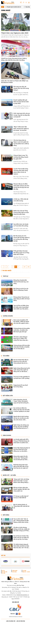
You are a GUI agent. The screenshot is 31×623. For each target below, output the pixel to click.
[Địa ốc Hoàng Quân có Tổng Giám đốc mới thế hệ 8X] (7, 507)
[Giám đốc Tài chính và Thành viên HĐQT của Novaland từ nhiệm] (15, 70)
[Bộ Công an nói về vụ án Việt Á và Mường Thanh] (7, 291)
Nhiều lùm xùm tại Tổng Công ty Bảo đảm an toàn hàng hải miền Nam (21, 212)
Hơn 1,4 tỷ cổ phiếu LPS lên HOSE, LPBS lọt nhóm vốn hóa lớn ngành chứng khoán (21, 321)
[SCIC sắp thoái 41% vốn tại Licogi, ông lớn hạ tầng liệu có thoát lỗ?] (7, 116)
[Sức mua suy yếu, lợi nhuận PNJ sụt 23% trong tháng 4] (7, 89)
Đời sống (6, 515)
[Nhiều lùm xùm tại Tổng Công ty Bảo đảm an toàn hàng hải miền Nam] (7, 213)
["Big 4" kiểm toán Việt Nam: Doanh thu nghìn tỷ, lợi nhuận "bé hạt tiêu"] (7, 129)
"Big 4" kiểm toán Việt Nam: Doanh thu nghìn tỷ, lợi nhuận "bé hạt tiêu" (21, 128)
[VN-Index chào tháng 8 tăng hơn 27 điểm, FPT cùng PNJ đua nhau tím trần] (7, 339)
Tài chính (6, 355)
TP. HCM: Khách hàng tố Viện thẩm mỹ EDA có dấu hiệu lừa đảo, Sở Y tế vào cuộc (21, 546)
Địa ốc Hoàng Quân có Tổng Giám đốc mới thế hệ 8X (21, 506)
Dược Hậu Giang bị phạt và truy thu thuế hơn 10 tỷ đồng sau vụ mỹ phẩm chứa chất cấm (21, 449)
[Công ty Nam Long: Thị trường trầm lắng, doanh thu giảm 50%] (7, 158)
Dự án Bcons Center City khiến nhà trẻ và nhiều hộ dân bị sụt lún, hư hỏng (21, 537)
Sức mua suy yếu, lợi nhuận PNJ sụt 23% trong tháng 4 (21, 88)
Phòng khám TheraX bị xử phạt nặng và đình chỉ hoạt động (21, 298)
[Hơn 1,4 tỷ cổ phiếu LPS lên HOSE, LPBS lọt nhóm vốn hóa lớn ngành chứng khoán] (7, 322)
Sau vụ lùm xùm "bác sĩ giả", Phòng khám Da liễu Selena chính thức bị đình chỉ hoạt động (21, 520)
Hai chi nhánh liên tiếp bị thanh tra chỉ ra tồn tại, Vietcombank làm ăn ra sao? (20, 361)
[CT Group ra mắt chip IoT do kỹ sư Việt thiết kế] (7, 498)
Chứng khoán (8, 316)
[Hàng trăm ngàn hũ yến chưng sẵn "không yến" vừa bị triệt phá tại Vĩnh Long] (7, 459)
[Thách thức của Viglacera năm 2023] (15, 22)
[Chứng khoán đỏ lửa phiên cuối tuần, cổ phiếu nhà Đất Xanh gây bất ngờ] (7, 331)
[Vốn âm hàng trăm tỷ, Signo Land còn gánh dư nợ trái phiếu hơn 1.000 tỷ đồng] (7, 142)
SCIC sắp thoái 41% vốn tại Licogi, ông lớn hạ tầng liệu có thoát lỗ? (21, 115)
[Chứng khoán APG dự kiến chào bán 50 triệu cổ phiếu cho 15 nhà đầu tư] (7, 348)
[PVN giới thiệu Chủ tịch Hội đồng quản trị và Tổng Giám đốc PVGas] (7, 253)
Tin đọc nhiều (6, 270)
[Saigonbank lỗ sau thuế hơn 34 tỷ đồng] (7, 387)
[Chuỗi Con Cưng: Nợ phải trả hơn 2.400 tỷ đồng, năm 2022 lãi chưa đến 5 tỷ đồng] (15, 48)
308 (28, 266)
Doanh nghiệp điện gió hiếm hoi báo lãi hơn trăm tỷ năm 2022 (21, 101)
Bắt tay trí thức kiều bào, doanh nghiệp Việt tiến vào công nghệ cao (21, 489)
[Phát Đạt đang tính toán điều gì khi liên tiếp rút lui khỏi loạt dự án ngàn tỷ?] (7, 467)
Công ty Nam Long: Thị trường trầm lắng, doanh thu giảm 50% (20, 157)
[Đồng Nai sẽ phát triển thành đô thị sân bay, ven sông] (7, 282)
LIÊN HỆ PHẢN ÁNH (20, 621)
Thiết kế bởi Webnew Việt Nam (15, 616)
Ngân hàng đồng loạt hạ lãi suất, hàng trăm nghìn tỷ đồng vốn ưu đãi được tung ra (21, 370)
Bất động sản (8, 395)
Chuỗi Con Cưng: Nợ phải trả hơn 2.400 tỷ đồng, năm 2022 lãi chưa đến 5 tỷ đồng (14, 59)
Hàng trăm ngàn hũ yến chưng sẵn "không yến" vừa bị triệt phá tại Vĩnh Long (20, 458)
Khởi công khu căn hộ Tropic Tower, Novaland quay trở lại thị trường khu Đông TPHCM (21, 401)
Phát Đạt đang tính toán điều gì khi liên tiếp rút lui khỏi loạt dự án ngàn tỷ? (20, 466)
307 (25, 266)
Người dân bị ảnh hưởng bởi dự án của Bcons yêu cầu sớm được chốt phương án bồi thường (21, 418)
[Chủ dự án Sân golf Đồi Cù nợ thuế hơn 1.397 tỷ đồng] (7, 379)
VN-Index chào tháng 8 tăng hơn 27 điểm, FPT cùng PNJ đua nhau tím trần (20, 338)
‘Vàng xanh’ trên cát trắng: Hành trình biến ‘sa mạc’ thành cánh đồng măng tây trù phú (21, 480)
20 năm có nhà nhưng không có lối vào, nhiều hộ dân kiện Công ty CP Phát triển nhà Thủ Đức (21, 529)
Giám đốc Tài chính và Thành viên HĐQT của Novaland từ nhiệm (14, 81)
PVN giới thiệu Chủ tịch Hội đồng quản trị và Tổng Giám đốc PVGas (21, 252)
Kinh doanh (7, 435)
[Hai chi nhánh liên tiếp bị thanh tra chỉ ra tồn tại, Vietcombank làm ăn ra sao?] (7, 362)
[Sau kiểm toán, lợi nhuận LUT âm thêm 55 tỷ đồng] (7, 226)
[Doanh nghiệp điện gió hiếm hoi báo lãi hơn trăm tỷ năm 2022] (7, 102)
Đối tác (3, 555)
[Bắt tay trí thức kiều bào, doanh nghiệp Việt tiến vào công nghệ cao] (7, 490)
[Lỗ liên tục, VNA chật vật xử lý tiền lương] (7, 201)
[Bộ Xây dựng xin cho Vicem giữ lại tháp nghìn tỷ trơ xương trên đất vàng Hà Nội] (7, 238)
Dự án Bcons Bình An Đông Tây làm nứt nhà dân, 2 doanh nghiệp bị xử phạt (21, 409)
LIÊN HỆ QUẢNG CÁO (10, 621)
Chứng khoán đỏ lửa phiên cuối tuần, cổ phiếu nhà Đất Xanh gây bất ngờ (21, 330)
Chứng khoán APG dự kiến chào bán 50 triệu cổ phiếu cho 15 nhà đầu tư (21, 347)
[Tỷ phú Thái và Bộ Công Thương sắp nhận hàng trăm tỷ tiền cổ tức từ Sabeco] (7, 171)
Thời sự (5, 276)
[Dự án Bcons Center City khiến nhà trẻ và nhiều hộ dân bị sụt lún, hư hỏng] (7, 538)
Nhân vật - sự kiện (9, 475)
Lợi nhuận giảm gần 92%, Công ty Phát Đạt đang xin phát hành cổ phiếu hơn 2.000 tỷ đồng (21, 441)
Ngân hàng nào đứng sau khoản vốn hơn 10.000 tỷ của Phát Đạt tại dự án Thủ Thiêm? (21, 426)
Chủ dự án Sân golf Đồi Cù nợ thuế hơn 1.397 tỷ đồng (21, 377)
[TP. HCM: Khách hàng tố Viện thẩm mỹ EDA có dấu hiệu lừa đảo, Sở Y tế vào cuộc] (7, 547)
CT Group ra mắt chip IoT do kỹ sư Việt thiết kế (21, 496)
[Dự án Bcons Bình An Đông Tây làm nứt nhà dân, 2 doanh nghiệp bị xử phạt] (7, 410)
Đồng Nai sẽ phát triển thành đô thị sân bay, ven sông (21, 281)
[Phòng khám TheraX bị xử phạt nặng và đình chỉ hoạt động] (7, 299)
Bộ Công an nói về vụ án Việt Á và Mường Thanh (20, 289)
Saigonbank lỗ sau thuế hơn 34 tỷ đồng (20, 385)
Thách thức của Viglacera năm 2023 (14, 33)
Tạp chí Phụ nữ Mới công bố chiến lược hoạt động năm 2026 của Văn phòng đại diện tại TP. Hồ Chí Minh (21, 307)
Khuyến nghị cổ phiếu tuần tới (12, 6)
